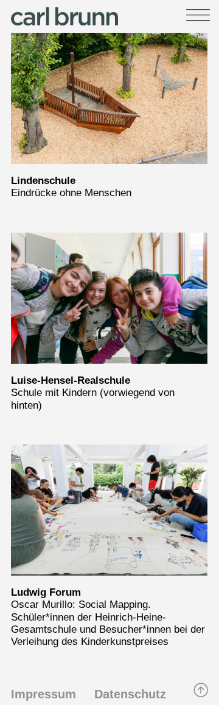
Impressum (43, 694)
